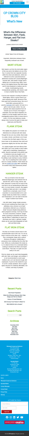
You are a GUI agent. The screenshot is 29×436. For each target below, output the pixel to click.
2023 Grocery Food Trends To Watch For (14, 302)
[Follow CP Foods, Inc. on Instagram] (10, 417)
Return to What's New (19, 49)
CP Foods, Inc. (12, 433)
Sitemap (3, 394)
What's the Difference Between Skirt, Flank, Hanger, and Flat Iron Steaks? (14, 36)
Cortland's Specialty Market (17, 1)
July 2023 (14, 326)
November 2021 (14, 334)
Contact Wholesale (5, 386)
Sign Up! (6, 411)
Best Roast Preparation (14, 292)
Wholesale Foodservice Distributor (9, 380)
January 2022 (14, 333)
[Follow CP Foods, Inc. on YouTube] (22, 417)
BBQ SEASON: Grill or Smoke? (14, 304)
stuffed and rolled (12, 163)
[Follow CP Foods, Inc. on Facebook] (7, 417)
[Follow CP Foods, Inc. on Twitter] (18, 417)
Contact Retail (4, 389)
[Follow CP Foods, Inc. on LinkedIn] (14, 417)
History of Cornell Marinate (14, 299)
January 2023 (14, 329)
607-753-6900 (17, 3)
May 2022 (14, 331)
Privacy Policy (4, 392)
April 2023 (14, 328)
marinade (9, 105)
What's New (18, 278)
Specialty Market (5, 383)
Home (2, 378)
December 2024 (14, 325)
